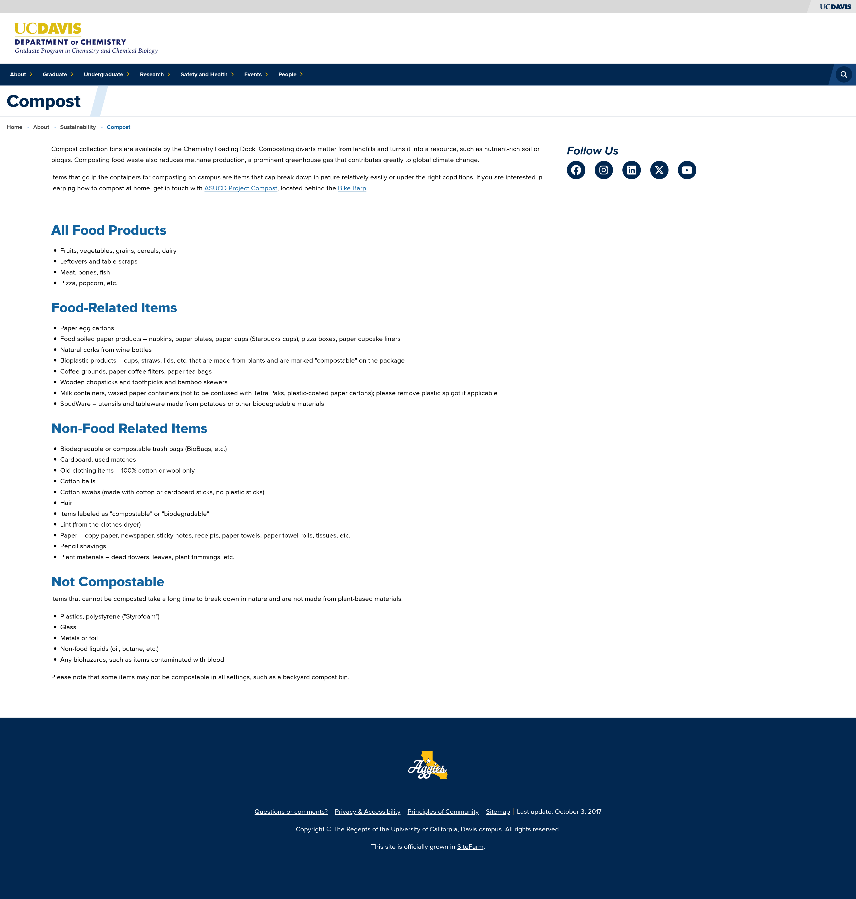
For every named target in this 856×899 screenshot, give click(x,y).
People (287, 74)
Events (253, 74)
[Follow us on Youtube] (687, 170)
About (18, 74)
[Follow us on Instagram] (604, 170)
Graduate (55, 74)
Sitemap (498, 811)
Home (14, 127)
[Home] (87, 38)
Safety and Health (204, 74)
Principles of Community (443, 811)
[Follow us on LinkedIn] (631, 170)
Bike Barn (352, 188)
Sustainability (78, 127)
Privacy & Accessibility (368, 811)
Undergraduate (103, 74)
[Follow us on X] (659, 170)
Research (152, 74)
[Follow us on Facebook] (576, 170)
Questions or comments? (291, 811)
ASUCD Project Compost (240, 188)
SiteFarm (470, 846)
